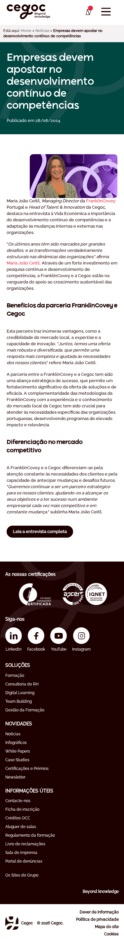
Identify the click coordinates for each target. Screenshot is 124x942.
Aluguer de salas (20, 826)
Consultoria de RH (22, 684)
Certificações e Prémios (27, 768)
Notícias (42, 31)
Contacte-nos (17, 800)
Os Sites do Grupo (21, 875)
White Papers (17, 751)
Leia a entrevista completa (40, 531)
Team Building (18, 701)
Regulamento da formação (30, 835)
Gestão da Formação (24, 710)
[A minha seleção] (87, 12)
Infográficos (16, 742)
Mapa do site (107, 926)
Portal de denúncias (23, 861)
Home (26, 31)
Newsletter (15, 777)
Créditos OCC (17, 818)
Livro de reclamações (25, 844)
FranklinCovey (100, 200)
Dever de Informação (99, 912)
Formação (14, 675)
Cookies (111, 934)
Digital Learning (19, 692)
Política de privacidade (97, 919)
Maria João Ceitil (23, 263)
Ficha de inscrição (22, 809)
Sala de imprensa (21, 852)
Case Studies (17, 760)
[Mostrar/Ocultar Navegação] (106, 12)
